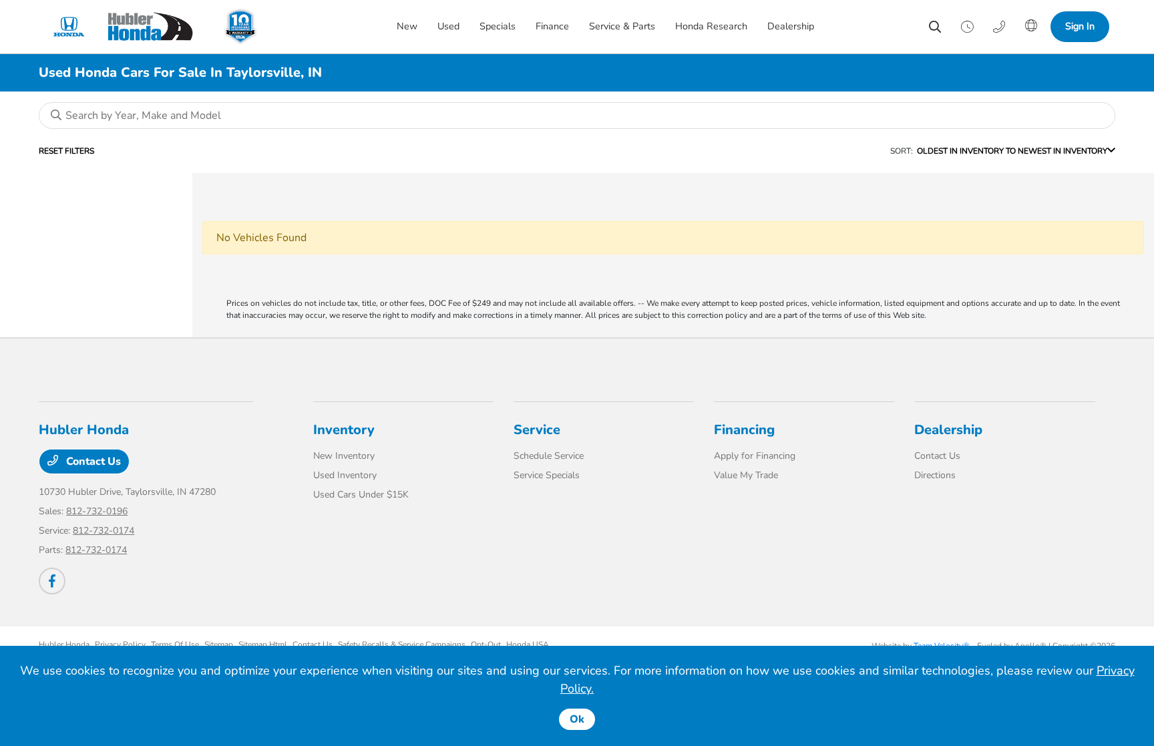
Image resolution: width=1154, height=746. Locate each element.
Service (537, 430)
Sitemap (218, 644)
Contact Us (92, 461)
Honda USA (527, 644)
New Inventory (344, 455)
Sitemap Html (262, 644)
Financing (744, 430)
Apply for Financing (754, 455)
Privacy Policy (120, 644)
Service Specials (547, 475)
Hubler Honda (64, 644)
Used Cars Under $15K (361, 494)
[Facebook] (52, 581)
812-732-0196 (97, 511)
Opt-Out (486, 644)
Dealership (948, 430)
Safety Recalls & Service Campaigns (401, 644)
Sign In (1080, 26)
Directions (935, 475)
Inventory (344, 430)
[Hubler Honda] (128, 26)
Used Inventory (345, 475)
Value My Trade (746, 475)
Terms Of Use (175, 644)
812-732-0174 (103, 530)
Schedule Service (549, 455)
